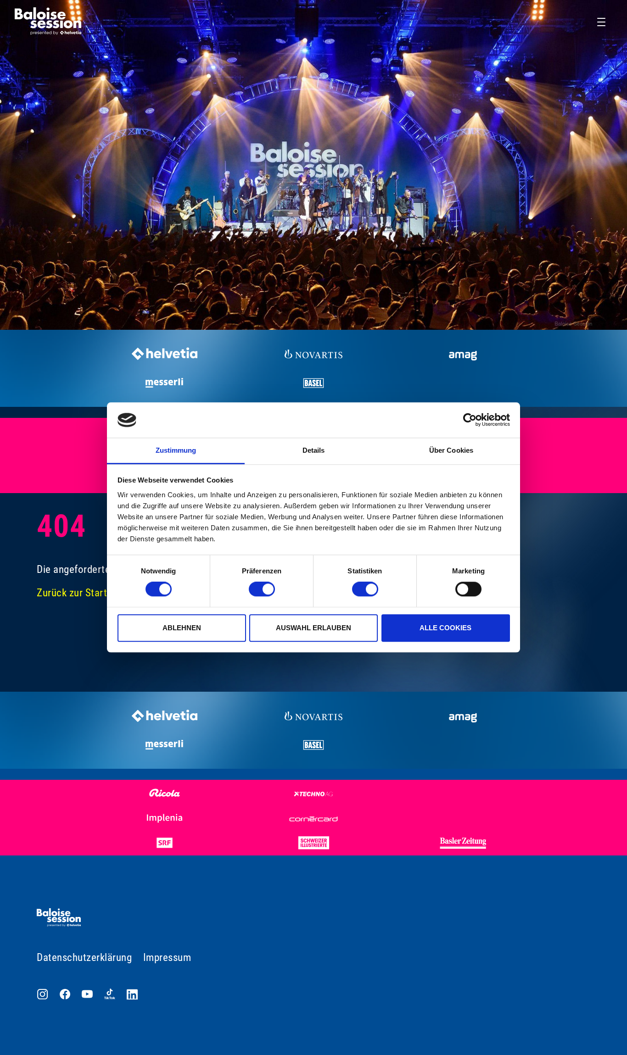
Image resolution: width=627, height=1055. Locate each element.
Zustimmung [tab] (176, 450)
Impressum (167, 957)
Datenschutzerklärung (84, 957)
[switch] (262, 589)
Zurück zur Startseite (83, 593)
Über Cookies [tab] (451, 450)
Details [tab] (313, 450)
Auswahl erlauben (313, 628)
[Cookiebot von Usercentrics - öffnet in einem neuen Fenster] (470, 420)
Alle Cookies (445, 628)
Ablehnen (181, 628)
